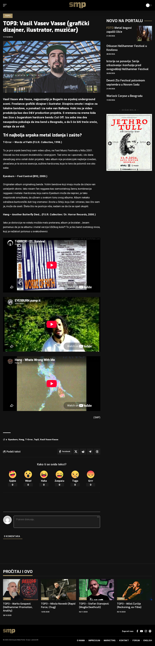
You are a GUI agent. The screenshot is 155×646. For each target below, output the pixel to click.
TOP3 (7, 15)
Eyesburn (13, 439)
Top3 (36, 439)
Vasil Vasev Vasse (49, 439)
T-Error (29, 439)
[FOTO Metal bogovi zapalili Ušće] (144, 33)
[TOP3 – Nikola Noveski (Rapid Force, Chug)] (58, 589)
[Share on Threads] (97, 452)
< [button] (110, 143)
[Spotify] (150, 631)
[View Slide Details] (129, 142)
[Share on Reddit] (83, 452)
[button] (5, 5)
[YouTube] (141, 631)
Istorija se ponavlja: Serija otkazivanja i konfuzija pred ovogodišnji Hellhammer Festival (127, 65)
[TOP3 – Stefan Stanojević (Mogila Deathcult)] (96, 589)
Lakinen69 (34, 640)
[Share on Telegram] (90, 452)
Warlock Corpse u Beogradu (124, 96)
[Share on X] (76, 452)
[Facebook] (137, 631)
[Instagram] (146, 631)
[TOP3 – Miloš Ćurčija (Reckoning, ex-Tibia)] (134, 589)
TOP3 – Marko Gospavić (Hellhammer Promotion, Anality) (18, 607)
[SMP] (77, 5)
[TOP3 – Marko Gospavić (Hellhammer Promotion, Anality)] (20, 589)
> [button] (148, 143)
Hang (21, 439)
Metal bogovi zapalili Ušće (119, 30)
